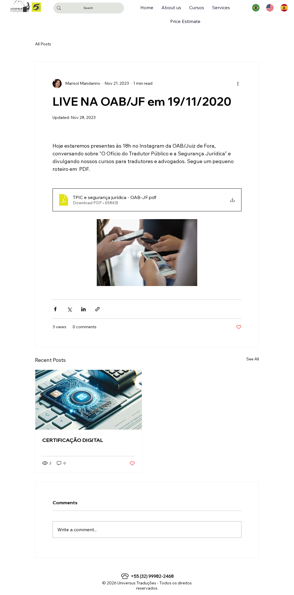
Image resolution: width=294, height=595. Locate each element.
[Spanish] (284, 7)
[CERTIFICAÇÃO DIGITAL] (88, 400)
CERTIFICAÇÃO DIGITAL (72, 440)
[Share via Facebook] (55, 309)
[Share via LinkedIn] (83, 309)
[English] (270, 7)
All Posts (43, 44)
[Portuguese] (256, 7)
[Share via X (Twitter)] (69, 309)
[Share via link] (97, 309)
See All (252, 359)
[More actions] (238, 83)
